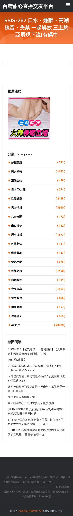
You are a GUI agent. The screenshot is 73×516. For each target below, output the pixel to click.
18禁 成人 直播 (58, 477)
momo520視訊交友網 (36, 477)
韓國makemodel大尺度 (16, 491)
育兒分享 (38, 289)
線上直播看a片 (14, 477)
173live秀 (46, 482)
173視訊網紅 (62, 486)
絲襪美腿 (38, 162)
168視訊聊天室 (17, 359)
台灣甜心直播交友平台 (30, 511)
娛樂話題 (38, 270)
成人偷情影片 (29, 496)
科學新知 (38, 243)
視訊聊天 (38, 316)
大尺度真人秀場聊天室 (21, 397)
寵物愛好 (38, 280)
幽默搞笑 (38, 225)
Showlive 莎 (45, 496)
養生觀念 (38, 298)
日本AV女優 (38, 189)
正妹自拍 (38, 180)
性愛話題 (38, 198)
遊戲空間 (38, 261)
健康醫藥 (38, 307)
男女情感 (38, 207)
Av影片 (38, 325)
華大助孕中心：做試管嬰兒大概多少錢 (31, 403)
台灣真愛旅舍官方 (40, 491)
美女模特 (38, 171)
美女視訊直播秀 (30, 482)
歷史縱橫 (38, 234)
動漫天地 (38, 252)
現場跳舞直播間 (60, 491)
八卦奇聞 (38, 216)
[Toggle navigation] (68, 4)
